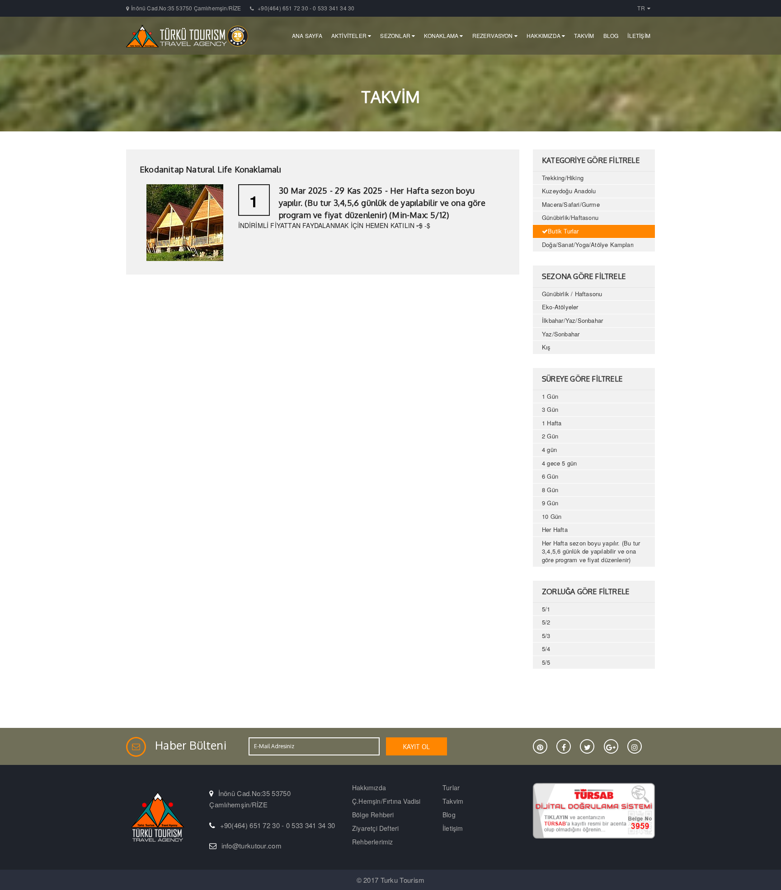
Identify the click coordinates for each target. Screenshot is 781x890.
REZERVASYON (493, 35)
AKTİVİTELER (349, 35)
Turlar (451, 787)
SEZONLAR (396, 35)
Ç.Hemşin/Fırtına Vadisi (386, 801)
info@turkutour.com (251, 845)
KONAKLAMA (442, 35)
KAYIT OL (416, 746)
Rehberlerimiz (372, 841)
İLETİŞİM (638, 35)
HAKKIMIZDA (544, 35)
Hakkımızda (369, 787)
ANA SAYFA (307, 35)
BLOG (611, 35)
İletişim (452, 828)
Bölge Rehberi (373, 814)
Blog (449, 814)
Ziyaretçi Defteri (375, 828)
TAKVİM (584, 35)
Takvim (452, 801)
